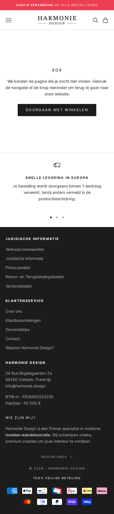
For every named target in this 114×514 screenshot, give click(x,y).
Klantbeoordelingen (23, 320)
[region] (57, 185)
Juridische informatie (24, 258)
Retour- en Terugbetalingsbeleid (35, 276)
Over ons (14, 311)
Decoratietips (18, 329)
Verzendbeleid (19, 286)
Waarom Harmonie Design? (30, 347)
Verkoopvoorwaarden (25, 249)
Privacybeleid (18, 267)
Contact (13, 338)
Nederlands (54, 457)
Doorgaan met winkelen (57, 110)
